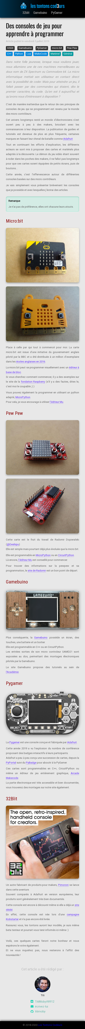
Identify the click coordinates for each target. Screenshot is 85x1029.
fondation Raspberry (33, 381)
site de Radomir (37, 570)
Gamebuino (40, 13)
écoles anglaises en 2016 (30, 361)
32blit (26, 13)
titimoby (40, 1011)
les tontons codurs (47, 6)
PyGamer (56, 13)
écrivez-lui (41, 1006)
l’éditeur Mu (56, 401)
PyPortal (11, 762)
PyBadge (31, 762)
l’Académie (12, 672)
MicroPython (22, 397)
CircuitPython (66, 555)
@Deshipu (13, 544)
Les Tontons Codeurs (50, 1024)
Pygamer (14, 742)
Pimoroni (63, 884)
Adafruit (68, 138)
